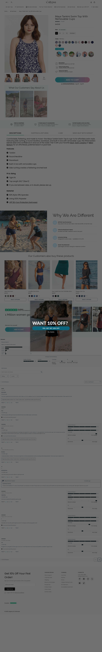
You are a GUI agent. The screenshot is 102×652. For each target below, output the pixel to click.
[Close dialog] (70, 302)
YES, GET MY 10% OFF (51, 328)
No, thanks (51, 332)
